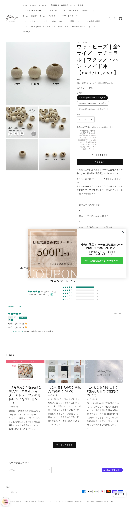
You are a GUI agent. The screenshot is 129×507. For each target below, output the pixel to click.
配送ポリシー (79, 501)
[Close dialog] (123, 232)
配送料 (84, 83)
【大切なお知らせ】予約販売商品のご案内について (103, 391)
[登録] (49, 470)
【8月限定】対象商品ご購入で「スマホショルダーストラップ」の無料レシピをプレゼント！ (25, 395)
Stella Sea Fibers (17, 501)
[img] (14, 313)
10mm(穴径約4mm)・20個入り (92, 98)
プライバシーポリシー (57, 501)
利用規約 (70, 501)
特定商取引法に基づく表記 (105, 501)
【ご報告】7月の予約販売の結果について (64, 389)
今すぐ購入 (100, 162)
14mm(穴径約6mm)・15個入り (93, 109)
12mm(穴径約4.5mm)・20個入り (93, 103)
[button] (109, 18)
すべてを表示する (64, 445)
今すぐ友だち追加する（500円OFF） (102, 261)
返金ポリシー (42, 501)
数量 (78, 115)
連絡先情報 (90, 501)
